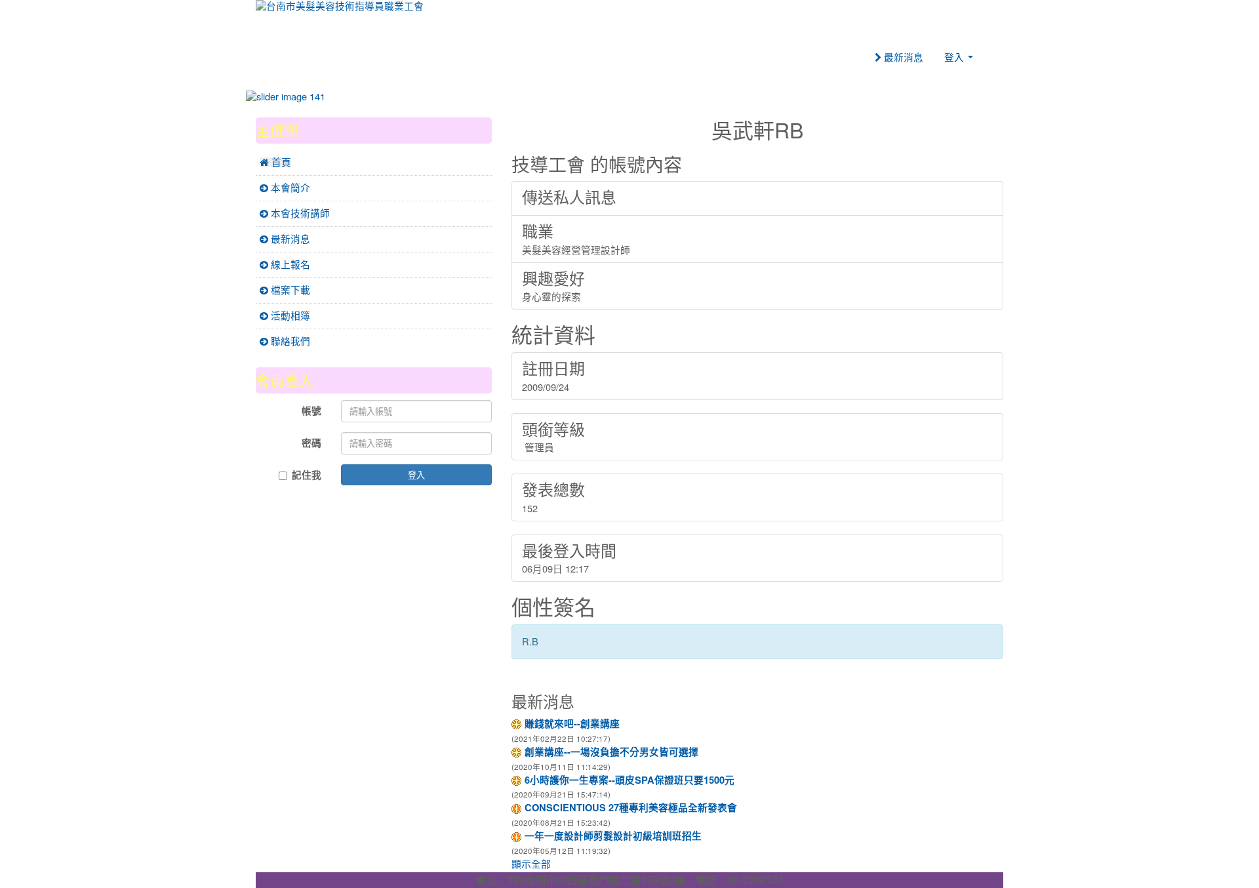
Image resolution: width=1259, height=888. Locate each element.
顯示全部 (531, 864)
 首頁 (275, 162)
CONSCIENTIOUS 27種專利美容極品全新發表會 (631, 808)
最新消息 (902, 57)
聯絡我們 (289, 341)
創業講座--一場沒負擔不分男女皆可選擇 (611, 752)
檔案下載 (289, 290)
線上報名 (289, 265)
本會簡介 (289, 188)
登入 (416, 474)
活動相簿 (289, 316)
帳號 (311, 411)
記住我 (306, 475)
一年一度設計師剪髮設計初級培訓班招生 (613, 836)
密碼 (311, 443)
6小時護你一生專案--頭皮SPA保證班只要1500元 (629, 780)
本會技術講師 (299, 213)
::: (514, 109)
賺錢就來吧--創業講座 (572, 724)
